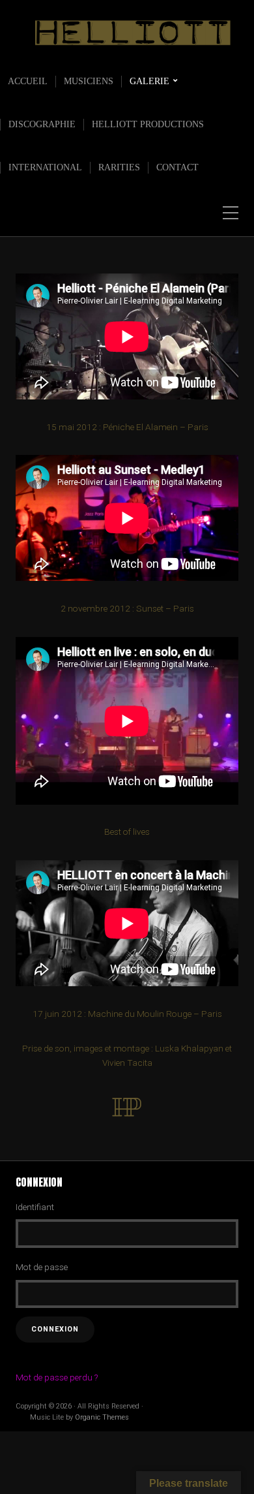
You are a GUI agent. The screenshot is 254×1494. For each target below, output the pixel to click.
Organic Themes (102, 1417)
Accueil (28, 81)
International (45, 167)
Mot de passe (42, 1267)
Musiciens (88, 81)
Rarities (119, 167)
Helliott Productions (148, 124)
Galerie (149, 81)
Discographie (42, 124)
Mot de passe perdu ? (57, 1377)
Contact (177, 167)
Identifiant (35, 1207)
